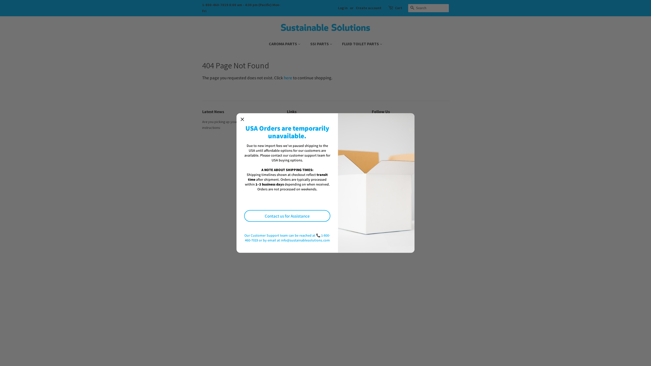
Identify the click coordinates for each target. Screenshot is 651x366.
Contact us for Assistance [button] (287, 216)
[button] (242, 119)
